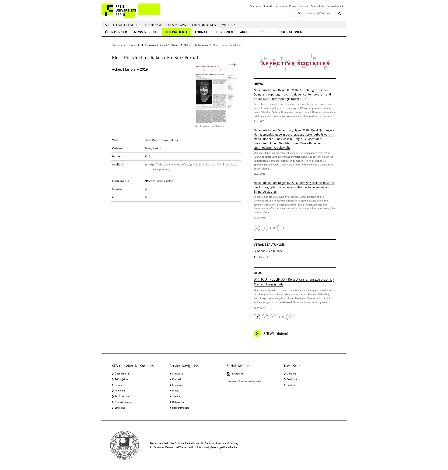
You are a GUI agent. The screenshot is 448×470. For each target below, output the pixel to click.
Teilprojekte (176, 32)
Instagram (237, 373)
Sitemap (303, 6)
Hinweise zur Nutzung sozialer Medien (244, 380)
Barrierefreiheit (335, 6)
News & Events (146, 32)
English (291, 385)
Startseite (255, 6)
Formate (202, 32)
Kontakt (267, 6)
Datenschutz (317, 6)
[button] (297, 13)
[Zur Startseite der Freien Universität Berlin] (131, 10)
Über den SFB (116, 32)
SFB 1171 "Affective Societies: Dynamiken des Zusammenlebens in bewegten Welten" (170, 25)
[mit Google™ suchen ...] (339, 13)
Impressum (281, 6)
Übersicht (262, 257)
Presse (292, 6)
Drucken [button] (291, 373)
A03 (186, 45)
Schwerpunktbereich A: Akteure (162, 45)
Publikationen (289, 32)
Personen (224, 32)
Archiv (245, 32)
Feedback (292, 379)
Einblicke (120, 407)
